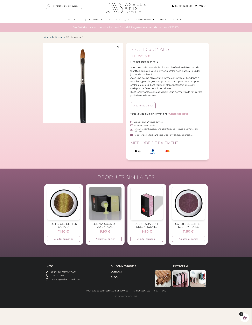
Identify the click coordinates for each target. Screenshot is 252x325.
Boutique (122, 19)
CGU (164, 291)
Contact (179, 19)
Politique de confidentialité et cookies (107, 291)
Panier (202, 6)
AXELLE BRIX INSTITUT (126, 8)
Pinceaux (60, 37)
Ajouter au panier (143, 105)
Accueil (72, 19)
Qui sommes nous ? (97, 19)
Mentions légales (141, 291)
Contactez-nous (178, 113)
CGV (156, 291)
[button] (118, 47)
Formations (143, 19)
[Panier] (196, 6)
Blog (163, 19)
